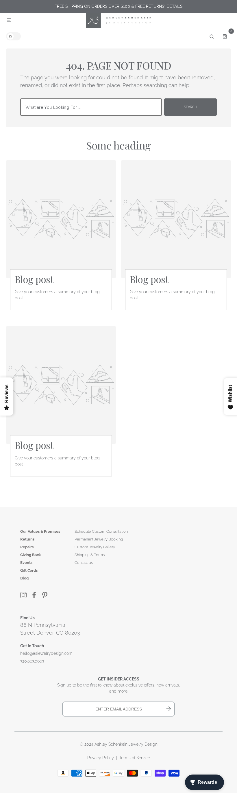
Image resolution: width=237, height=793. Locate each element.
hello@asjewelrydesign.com (46, 653)
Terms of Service (134, 757)
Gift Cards (29, 570)
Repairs (27, 547)
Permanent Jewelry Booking (99, 539)
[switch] (13, 36)
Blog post (34, 279)
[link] (61, 219)
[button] (9, 20)
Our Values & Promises (40, 531)
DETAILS (174, 6)
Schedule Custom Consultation (101, 531)
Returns (27, 539)
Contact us (84, 562)
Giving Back (30, 555)
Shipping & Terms (90, 555)
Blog (24, 578)
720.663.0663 (32, 661)
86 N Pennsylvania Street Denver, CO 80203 (50, 629)
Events (26, 562)
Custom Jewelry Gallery (95, 547)
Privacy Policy (100, 757)
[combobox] (91, 107)
